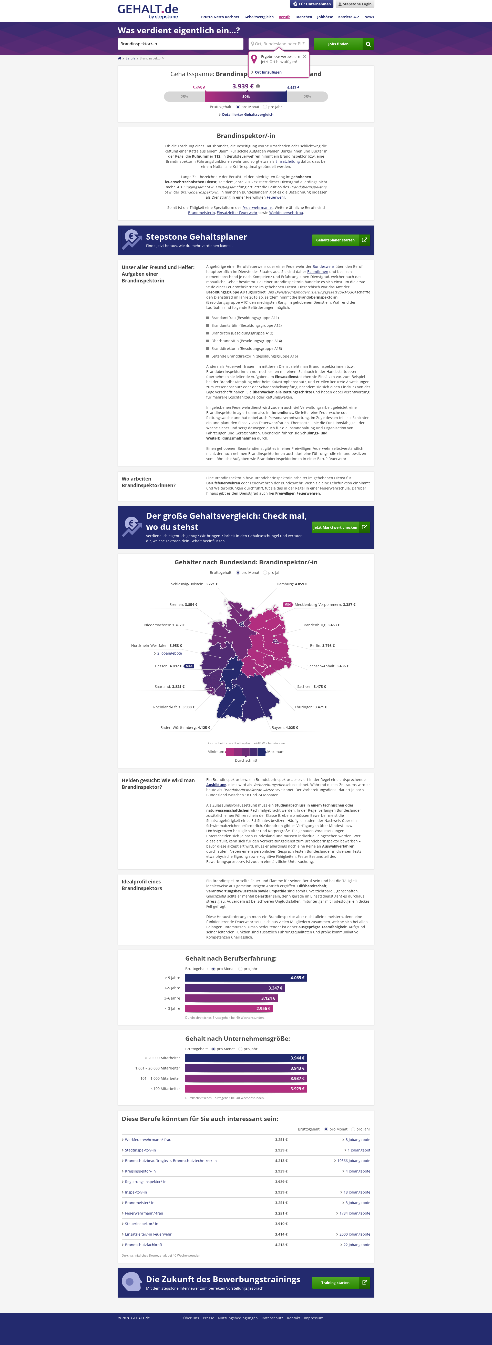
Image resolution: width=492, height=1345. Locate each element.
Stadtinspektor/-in (140, 1150)
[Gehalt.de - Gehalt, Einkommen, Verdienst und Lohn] (148, 11)
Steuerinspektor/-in (141, 1223)
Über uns (191, 1318)
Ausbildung (216, 784)
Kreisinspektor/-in (140, 1171)
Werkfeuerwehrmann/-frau (148, 1139)
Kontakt (293, 1318)
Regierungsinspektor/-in (146, 1181)
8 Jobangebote (358, 1139)
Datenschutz (272, 1318)
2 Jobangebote (169, 653)
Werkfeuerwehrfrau (286, 212)
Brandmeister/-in (140, 1202)
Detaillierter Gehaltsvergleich (247, 114)
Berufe (284, 16)
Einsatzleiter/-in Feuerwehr (148, 1234)
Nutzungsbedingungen (238, 1318)
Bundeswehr (323, 266)
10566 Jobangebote (353, 1160)
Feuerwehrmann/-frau (144, 1213)
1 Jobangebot (359, 1150)
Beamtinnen (317, 271)
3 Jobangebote (358, 1202)
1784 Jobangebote (355, 1213)
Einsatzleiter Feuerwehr (237, 212)
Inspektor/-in (136, 1192)
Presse (208, 1318)
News (369, 16)
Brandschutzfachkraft (143, 1244)
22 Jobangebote (357, 1244)
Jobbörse (325, 16)
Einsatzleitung (287, 161)
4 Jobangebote (358, 1171)
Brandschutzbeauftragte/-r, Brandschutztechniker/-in (171, 1160)
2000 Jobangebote (355, 1234)
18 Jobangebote (357, 1192)
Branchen (303, 16)
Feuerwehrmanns (257, 207)
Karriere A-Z (348, 16)
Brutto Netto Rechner (220, 16)
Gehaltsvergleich (259, 16)
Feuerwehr (276, 197)
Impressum (313, 1318)
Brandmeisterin (201, 212)
